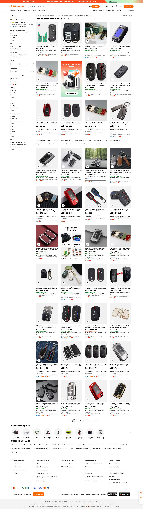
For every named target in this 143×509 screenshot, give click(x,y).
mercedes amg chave (90, 144)
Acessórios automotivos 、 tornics (51, 15)
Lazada (71, 501)
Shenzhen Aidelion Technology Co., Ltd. (120, 55)
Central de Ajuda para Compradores (94, 463)
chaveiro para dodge (65, 140)
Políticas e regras (41, 481)
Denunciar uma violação (91, 481)
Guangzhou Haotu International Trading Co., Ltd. (47, 220)
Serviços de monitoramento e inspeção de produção (47, 477)
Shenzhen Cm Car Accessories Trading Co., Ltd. (96, 55)
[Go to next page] (96, 420)
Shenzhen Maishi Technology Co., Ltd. (46, 54)
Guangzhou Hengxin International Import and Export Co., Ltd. (120, 218)
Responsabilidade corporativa (20, 470)
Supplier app (65, 494)
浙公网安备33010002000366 (98, 506)
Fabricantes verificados (67, 463)
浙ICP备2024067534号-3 (113, 506)
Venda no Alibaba (113, 463)
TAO (84, 501)
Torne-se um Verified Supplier (117, 473)
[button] (90, 6)
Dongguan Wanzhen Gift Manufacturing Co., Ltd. (96, 180)
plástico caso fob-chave (37, 444)
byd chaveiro (82, 444)
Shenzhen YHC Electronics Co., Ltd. (94, 133)
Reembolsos (88, 473)
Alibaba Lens (21, 494)
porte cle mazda (42, 144)
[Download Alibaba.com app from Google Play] (124, 494)
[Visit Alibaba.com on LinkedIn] (114, 482)
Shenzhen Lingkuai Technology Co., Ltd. (95, 218)
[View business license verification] (86, 506)
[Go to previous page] (70, 420)
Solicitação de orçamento (67, 467)
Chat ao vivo (88, 467)
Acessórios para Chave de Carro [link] (83, 15)
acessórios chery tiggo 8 (57, 448)
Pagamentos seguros (42, 463)
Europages (95, 501)
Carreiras (15, 473)
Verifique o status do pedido (116, 470)
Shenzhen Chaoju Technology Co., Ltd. (70, 220)
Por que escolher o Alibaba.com (21, 463)
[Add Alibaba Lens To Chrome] (38, 494)
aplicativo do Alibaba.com (99, 494)
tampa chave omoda (69, 444)
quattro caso (127, 444)
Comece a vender (114, 467)
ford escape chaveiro (79, 140)
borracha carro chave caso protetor (21, 448)
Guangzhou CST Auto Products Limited (120, 134)
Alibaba (37, 15)
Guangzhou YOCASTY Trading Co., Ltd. (70, 54)
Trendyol (89, 501)
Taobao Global (78, 501)
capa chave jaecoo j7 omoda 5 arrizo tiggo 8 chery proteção (107, 448)
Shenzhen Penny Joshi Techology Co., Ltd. (47, 179)
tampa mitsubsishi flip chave (113, 140)
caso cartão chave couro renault (108, 144)
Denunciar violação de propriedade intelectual (94, 477)
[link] (141, 493)
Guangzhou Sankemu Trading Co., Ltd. (70, 133)
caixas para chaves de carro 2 (20, 452)
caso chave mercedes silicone (20, 444)
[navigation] (22, 218)
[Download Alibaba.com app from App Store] (112, 494)
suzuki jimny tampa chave (57, 144)
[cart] (112, 6)
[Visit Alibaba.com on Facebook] (110, 482)
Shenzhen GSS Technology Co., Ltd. (94, 258)
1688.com (54, 501)
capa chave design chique (41, 448)
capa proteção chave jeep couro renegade (78, 448)
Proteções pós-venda (42, 473)
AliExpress (48, 501)
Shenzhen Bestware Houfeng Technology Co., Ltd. (96, 94)
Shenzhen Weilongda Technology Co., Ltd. (120, 94)
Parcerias (111, 476)
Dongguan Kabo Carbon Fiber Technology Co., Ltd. (47, 133)
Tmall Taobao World (63, 501)
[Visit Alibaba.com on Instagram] (120, 482)
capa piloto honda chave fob (74, 144)
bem (30, 64)
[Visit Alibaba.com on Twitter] (117, 482)
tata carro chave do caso (113, 444)
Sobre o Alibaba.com (18, 460)
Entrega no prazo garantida (44, 470)
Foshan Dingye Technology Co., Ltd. (45, 94)
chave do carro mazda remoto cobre (46, 140)
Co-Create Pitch (17, 467)
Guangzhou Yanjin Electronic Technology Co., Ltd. (47, 256)
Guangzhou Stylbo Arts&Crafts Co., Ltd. (71, 179)
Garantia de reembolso (43, 467)
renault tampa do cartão (54, 444)
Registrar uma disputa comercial (93, 470)
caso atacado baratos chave (96, 444)
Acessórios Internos (67, 15)
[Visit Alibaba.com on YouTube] (124, 482)
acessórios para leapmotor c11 (39, 452)
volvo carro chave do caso (95, 140)
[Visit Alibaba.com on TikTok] (127, 482)
